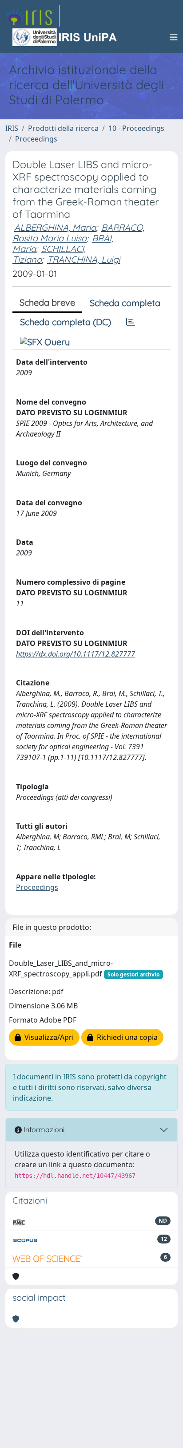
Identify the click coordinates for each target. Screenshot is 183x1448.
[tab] (131, 322)
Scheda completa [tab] (125, 302)
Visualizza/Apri (47, 1037)
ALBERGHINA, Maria (55, 227)
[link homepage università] (65, 37)
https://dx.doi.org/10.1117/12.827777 (75, 654)
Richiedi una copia (125, 1037)
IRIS (11, 128)
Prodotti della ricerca (63, 128)
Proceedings (36, 139)
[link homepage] (32, 16)
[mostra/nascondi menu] (174, 37)
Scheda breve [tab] (47, 302)
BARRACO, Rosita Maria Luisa (78, 233)
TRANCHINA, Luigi (83, 259)
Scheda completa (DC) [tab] (65, 321)
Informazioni (43, 1129)
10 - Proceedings (136, 128)
